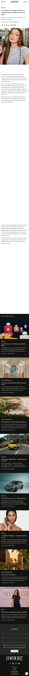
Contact (14, 669)
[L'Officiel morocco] (14, 2)
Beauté (3, 7)
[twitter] (11, 25)
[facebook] (4, 25)
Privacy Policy (22, 647)
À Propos (14, 667)
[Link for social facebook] (10, 663)
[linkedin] (9, 25)
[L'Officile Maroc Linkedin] (19, 663)
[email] (2, 25)
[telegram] (15, 25)
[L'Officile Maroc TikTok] (16, 663)
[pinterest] (7, 25)
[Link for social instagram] (13, 663)
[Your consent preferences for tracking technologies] (26, 673)
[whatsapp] (13, 25)
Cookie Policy (14, 673)
